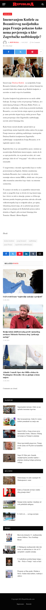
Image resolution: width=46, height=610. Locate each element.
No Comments (36, 42)
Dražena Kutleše (18, 83)
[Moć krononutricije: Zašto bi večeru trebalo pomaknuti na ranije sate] (9, 422)
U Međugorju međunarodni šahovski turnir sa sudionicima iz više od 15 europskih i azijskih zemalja (29, 549)
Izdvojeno (7, 14)
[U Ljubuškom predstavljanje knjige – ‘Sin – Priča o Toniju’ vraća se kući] (9, 562)
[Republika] (23, 4)
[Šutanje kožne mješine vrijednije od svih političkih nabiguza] (9, 504)
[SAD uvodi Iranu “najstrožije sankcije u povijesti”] (23, 281)
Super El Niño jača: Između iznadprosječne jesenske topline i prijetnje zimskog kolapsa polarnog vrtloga (29, 458)
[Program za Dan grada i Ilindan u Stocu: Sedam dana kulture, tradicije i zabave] (9, 574)
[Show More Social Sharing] (41, 52)
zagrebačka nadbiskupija (23, 244)
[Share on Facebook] (8, 52)
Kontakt (28, 604)
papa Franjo (8, 244)
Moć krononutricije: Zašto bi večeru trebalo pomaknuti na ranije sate (29, 420)
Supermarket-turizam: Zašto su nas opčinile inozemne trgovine (29, 408)
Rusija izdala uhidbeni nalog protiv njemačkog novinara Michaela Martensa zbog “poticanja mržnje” (21, 334)
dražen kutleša (9, 241)
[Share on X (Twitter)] (20, 52)
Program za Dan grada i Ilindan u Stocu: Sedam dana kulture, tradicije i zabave (30, 573)
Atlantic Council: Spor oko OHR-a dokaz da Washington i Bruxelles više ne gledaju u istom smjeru (21, 375)
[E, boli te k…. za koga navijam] (9, 517)
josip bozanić (21, 241)
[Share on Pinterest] (32, 52)
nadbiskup (32, 241)
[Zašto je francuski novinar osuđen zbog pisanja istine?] (9, 492)
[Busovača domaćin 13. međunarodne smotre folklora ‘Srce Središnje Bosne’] (9, 537)
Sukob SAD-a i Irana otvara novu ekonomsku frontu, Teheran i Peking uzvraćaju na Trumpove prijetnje (29, 433)
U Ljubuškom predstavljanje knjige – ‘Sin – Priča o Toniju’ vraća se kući (29, 560)
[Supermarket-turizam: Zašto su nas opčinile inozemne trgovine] (9, 410)
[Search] (42, 4)
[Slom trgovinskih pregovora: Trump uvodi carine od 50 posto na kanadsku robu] (9, 446)
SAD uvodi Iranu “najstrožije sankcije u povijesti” (22, 296)
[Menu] (3, 4)
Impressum (20, 604)
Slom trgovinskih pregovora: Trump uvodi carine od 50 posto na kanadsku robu (30, 445)
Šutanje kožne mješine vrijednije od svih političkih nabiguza (29, 503)
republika (14, 42)
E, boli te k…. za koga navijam (27, 514)
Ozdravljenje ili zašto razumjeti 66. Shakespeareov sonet (29, 479)
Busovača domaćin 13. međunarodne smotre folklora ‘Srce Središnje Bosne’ (29, 537)
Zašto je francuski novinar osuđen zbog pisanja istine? (28, 491)
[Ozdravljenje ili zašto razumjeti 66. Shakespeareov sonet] (9, 480)
